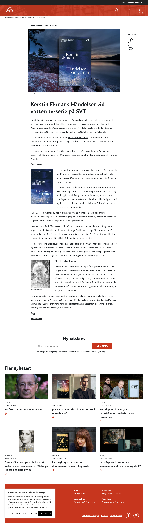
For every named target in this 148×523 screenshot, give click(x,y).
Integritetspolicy (116, 515)
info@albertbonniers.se (111, 493)
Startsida (7, 17)
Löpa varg (60, 295)
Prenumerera (102, 346)
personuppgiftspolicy (98, 352)
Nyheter (13, 17)
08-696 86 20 (79, 493)
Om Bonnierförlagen (90, 515)
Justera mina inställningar (17, 513)
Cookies (104, 515)
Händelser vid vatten (41, 120)
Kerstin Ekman (61, 120)
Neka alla (34, 513)
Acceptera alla (46, 513)
